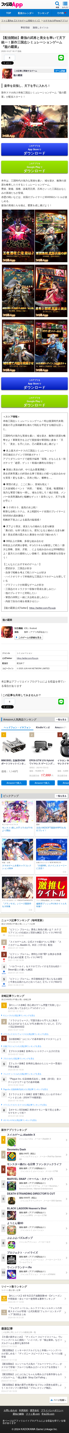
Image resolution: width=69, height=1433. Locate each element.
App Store (35, 150)
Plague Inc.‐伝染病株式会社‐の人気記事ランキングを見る (25, 1089)
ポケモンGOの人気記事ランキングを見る (20, 1120)
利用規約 (23, 1410)
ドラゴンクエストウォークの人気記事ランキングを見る (26, 1034)
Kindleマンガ (43, 727)
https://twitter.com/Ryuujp (42, 607)
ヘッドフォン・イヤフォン (17, 727)
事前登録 (25, 27)
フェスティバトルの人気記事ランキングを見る (22, 1074)
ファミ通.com (33, 1413)
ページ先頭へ (60, 1399)
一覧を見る (61, 719)
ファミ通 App (12, 5)
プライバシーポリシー (52, 1410)
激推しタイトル (40, 27)
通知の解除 (18, 1413)
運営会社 (34, 1410)
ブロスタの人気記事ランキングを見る (18, 1059)
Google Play (35, 167)
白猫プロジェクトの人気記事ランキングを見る (22, 1046)
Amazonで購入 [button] (14, 782)
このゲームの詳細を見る (29, 637)
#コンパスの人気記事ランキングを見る (19, 1016)
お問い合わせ (10, 1410)
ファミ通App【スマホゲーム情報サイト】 (20, 20)
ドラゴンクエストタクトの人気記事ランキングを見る (25, 1105)
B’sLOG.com (48, 1413)
